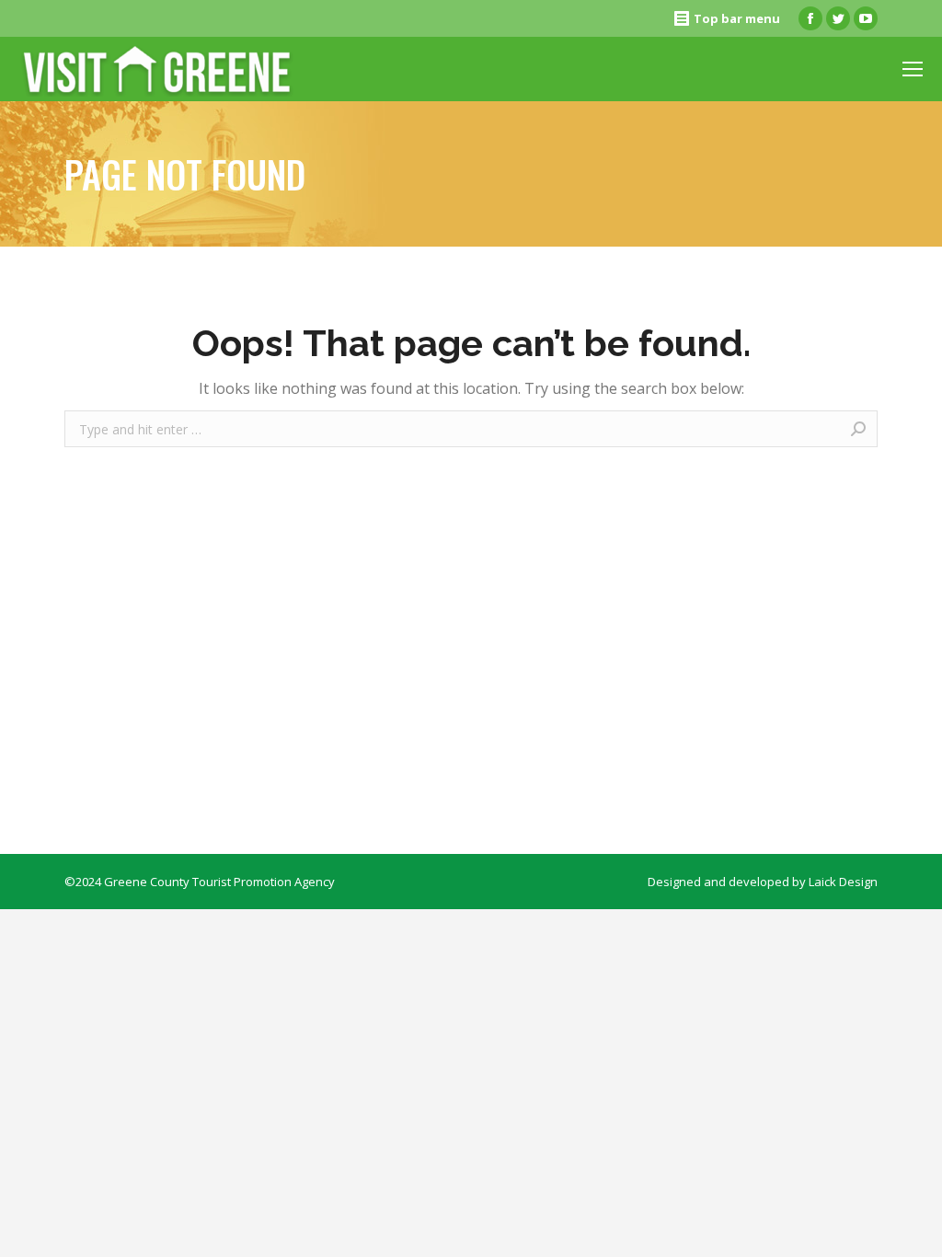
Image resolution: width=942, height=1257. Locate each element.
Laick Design (843, 881)
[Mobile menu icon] (913, 69)
